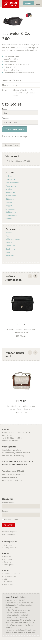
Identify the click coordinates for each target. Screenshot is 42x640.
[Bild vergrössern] (29, 15)
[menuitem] (11, 544)
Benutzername (8, 502)
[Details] (21, 313)
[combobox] (20, 113)
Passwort (6, 511)
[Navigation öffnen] (38, 3)
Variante (5, 118)
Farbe (4, 109)
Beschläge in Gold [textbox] (10, 122)
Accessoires (12, 229)
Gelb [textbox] (5, 113)
